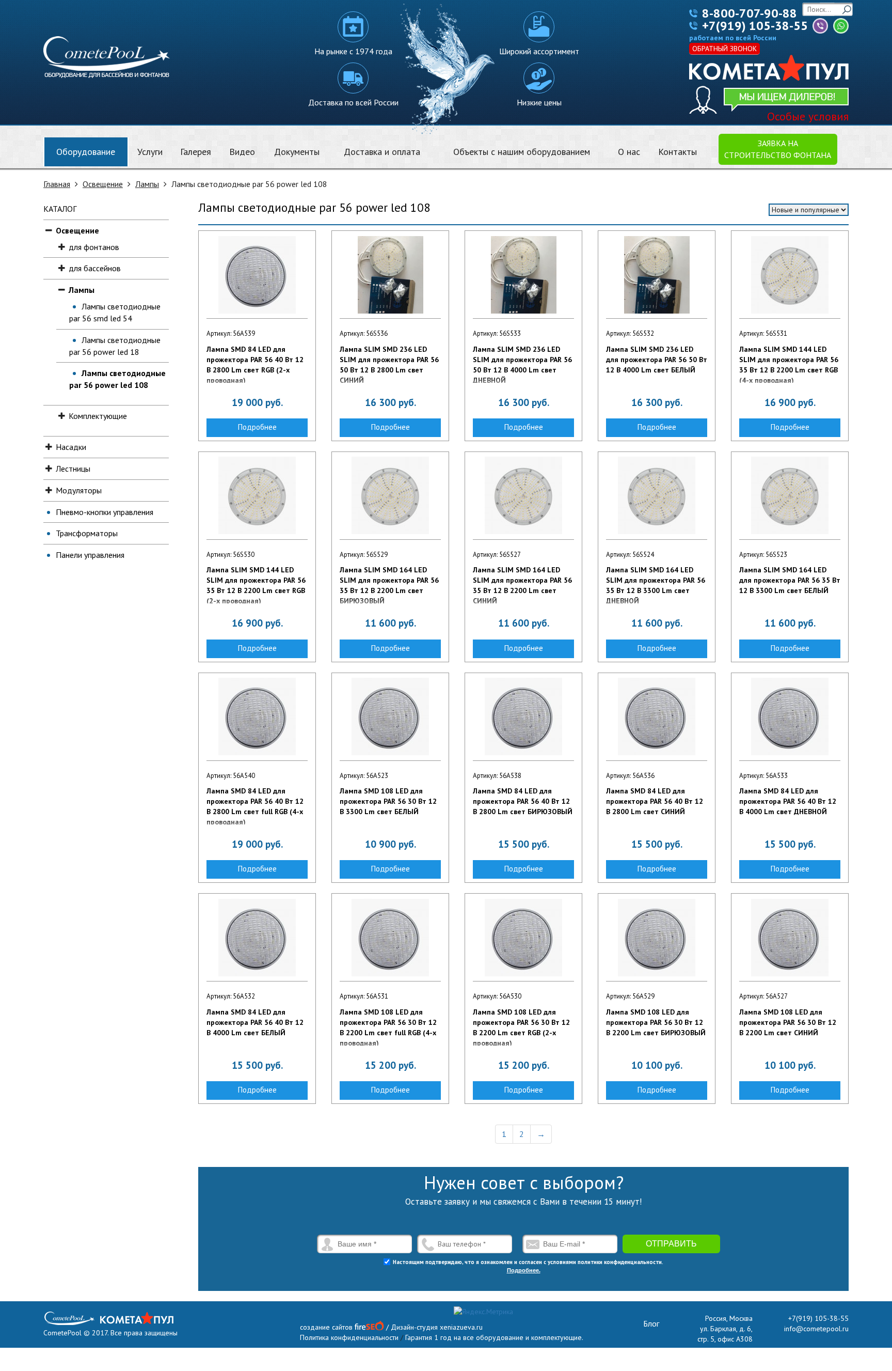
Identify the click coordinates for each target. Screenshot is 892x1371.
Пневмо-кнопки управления (104, 512)
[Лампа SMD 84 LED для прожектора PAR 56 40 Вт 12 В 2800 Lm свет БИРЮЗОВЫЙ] (523, 716)
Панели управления (90, 555)
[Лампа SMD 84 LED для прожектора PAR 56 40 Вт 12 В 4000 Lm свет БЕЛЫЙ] (257, 937)
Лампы (147, 184)
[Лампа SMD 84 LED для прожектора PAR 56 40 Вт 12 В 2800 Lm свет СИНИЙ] (656, 716)
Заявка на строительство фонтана (777, 149)
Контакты (677, 152)
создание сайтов (326, 1327)
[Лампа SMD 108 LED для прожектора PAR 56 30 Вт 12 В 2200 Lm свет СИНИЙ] (789, 937)
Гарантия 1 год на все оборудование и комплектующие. (494, 1337)
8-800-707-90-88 (749, 13)
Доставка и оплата (382, 152)
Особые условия (808, 116)
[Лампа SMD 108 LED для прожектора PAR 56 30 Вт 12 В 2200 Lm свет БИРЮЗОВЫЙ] (656, 937)
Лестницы (73, 468)
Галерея (195, 152)
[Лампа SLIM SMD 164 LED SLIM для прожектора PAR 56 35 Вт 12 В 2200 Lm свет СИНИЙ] (523, 495)
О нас (629, 152)
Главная (56, 184)
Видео (242, 152)
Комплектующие (98, 416)
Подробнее (257, 427)
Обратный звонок (724, 48)
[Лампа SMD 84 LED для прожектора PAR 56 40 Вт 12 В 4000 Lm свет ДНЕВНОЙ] (789, 716)
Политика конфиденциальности (349, 1337)
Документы (297, 152)
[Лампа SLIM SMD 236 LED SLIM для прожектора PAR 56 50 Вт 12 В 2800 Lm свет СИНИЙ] (390, 275)
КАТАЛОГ (59, 209)
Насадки (71, 447)
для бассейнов (95, 268)
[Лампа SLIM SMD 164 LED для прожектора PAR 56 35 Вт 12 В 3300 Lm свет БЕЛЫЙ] (789, 495)
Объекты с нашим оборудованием (521, 152)
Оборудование (85, 152)
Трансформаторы (87, 533)
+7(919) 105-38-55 (755, 26)
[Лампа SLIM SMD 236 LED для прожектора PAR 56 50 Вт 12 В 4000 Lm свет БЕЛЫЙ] (656, 275)
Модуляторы (79, 490)
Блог (651, 1323)
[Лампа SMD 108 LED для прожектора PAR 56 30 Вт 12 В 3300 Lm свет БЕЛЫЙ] (390, 716)
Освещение (103, 184)
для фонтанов (94, 247)
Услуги (150, 152)
